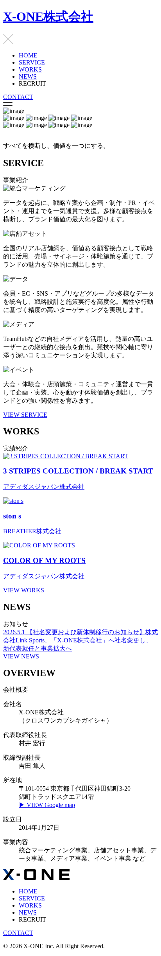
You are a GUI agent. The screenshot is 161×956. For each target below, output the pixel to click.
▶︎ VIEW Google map (47, 805)
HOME (28, 55)
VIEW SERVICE (25, 414)
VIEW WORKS (23, 590)
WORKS (30, 69)
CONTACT (18, 96)
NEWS (28, 76)
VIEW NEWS (21, 656)
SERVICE (32, 62)
